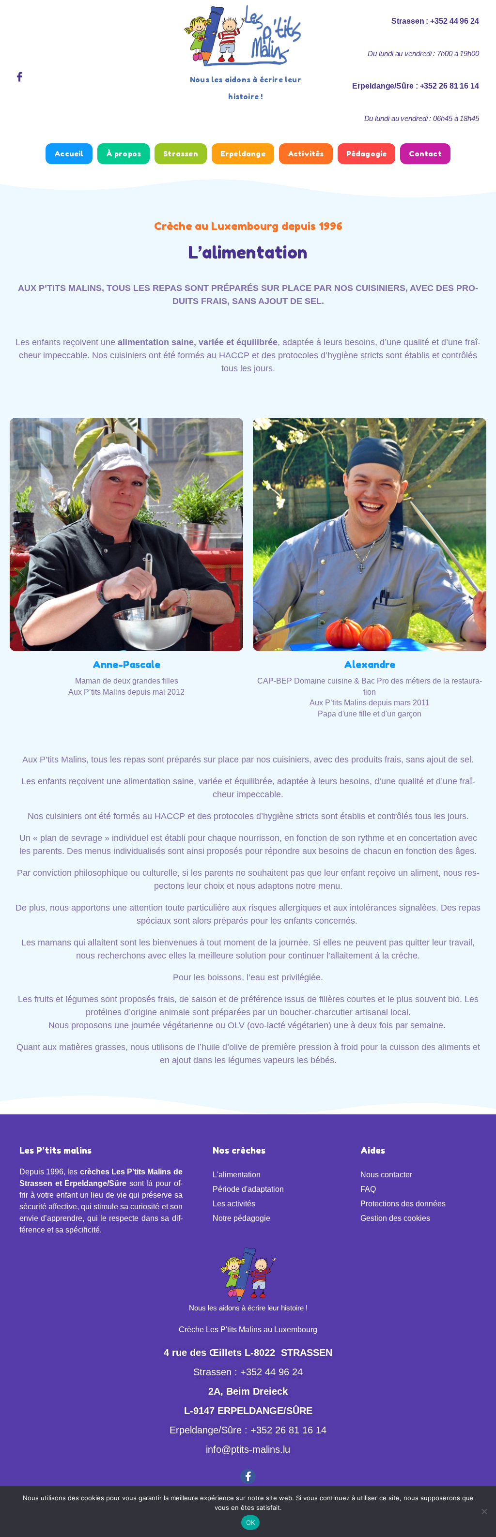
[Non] (484, 1511)
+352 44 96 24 (271, 1372)
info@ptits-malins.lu (248, 1449)
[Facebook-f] (19, 77)
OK (250, 1522)
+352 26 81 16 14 (288, 1430)
